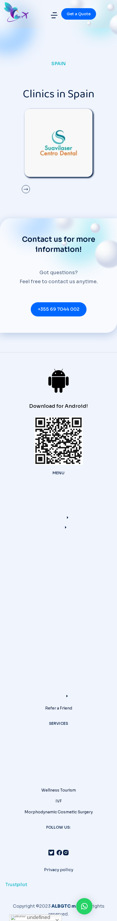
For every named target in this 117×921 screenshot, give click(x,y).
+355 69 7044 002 (58, 309)
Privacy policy (58, 869)
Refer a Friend (58, 708)
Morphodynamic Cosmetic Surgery (58, 812)
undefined (38, 917)
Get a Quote (79, 13)
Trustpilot (16, 884)
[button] (54, 15)
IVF (59, 801)
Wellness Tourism (58, 790)
